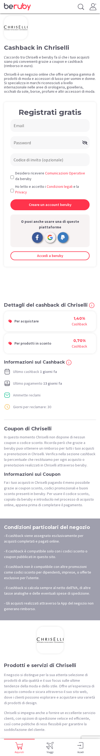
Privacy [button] (21, 192)
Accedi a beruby (50, 255)
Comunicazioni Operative (65, 173)
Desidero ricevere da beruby (50, 176)
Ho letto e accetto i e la (47, 189)
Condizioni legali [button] (60, 186)
